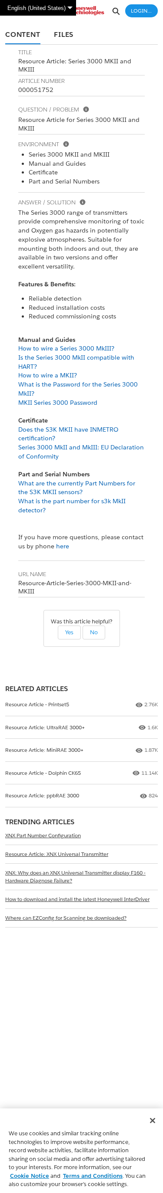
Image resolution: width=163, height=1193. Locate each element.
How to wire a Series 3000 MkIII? (66, 348)
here (62, 546)
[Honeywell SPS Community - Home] (82, 11)
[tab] (22, 35)
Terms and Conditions (93, 1176)
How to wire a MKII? (47, 375)
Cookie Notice (29, 1176)
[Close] (152, 1120)
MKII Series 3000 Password (57, 402)
